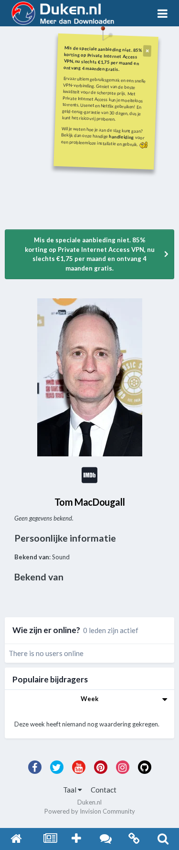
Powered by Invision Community (89, 811)
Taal (70, 789)
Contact (103, 789)
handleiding (121, 137)
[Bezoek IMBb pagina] (89, 479)
